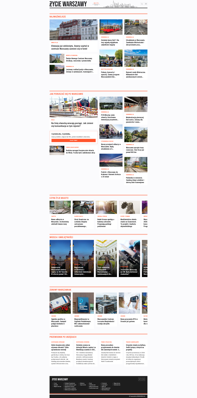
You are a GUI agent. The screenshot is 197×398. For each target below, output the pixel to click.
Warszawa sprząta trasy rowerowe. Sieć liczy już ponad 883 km (135, 150)
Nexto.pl (104, 386)
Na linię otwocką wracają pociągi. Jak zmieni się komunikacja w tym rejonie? (72, 124)
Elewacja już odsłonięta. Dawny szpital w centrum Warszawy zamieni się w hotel (70, 47)
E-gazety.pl (104, 384)
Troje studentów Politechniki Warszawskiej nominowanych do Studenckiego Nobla (104, 271)
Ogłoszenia (83, 384)
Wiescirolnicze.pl (93, 386)
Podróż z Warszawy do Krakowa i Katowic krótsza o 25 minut (111, 174)
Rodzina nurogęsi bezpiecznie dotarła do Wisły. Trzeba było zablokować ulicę (80, 151)
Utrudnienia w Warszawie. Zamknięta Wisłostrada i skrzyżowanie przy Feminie (135, 42)
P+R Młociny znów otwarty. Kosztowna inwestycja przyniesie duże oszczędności (109, 117)
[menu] (145, 3)
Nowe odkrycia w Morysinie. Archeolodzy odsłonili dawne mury (60, 221)
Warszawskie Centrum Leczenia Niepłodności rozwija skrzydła (105, 321)
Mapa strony (117, 383)
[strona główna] (68, 3)
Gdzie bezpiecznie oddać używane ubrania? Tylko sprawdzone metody (60, 347)
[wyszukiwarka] (141, 3)
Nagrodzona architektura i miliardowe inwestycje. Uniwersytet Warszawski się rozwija (82, 271)
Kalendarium (117, 384)
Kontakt (56, 384)
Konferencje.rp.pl (93, 388)
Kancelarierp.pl (105, 389)
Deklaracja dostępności (71, 389)
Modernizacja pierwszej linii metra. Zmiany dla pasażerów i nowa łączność (135, 119)
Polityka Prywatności (70, 383)
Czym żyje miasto (59, 198)
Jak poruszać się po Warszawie (66, 94)
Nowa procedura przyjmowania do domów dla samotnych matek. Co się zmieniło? (110, 347)
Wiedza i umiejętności (61, 237)
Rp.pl (90, 383)
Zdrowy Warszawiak (60, 289)
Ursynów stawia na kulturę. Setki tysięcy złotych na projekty (136, 347)
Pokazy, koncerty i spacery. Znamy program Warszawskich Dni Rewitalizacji (110, 74)
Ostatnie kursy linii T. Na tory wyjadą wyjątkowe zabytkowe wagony (110, 42)
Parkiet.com (92, 384)
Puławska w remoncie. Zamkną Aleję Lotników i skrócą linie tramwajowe (135, 180)
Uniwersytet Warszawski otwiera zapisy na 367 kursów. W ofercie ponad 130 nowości (59, 271)
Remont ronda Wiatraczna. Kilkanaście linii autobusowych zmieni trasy (136, 74)
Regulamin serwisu (69, 386)
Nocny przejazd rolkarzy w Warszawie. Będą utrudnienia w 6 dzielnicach (111, 146)
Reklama (82, 383)
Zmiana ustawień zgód (70, 384)
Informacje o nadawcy (70, 388)
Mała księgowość (106, 388)
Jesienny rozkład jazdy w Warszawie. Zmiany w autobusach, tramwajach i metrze (79, 70)
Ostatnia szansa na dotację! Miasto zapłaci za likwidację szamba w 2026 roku (86, 347)
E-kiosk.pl (104, 383)
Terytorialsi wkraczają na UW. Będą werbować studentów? (129, 272)
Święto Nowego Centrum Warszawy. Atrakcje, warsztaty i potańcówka (79, 59)
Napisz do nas (57, 386)
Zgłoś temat (73, 140)
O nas (55, 383)
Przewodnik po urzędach (63, 337)
